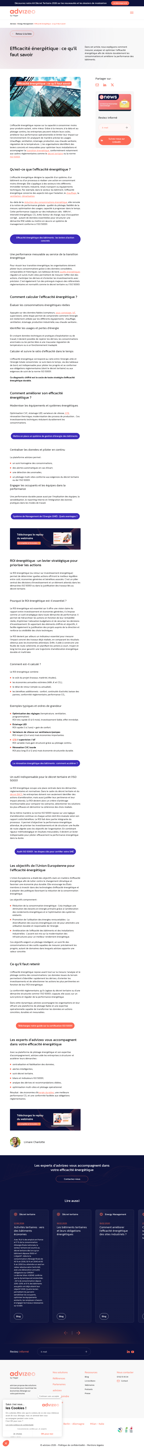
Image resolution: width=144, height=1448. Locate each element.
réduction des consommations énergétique (45, 202)
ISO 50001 (15, 156)
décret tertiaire (55, 153)
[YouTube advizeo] (132, 1352)
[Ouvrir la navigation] (132, 12)
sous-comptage (63, 312)
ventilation (15, 196)
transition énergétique (38, 150)
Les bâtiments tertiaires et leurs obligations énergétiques (72, 1231)
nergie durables (46, 1092)
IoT (73, 312)
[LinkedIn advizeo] (128, 1351)
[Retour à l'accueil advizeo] (22, 13)
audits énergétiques (70, 271)
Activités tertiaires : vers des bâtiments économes (29, 1231)
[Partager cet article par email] (97, 85)
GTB (67, 413)
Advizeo (13, 24)
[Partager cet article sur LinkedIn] (104, 85)
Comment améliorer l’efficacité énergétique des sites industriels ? (114, 1231)
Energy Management (25, 24)
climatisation (28, 196)
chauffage (71, 193)
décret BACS (16, 794)
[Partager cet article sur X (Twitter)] (112, 85)
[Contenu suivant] (78, 1333)
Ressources (91, 1372)
